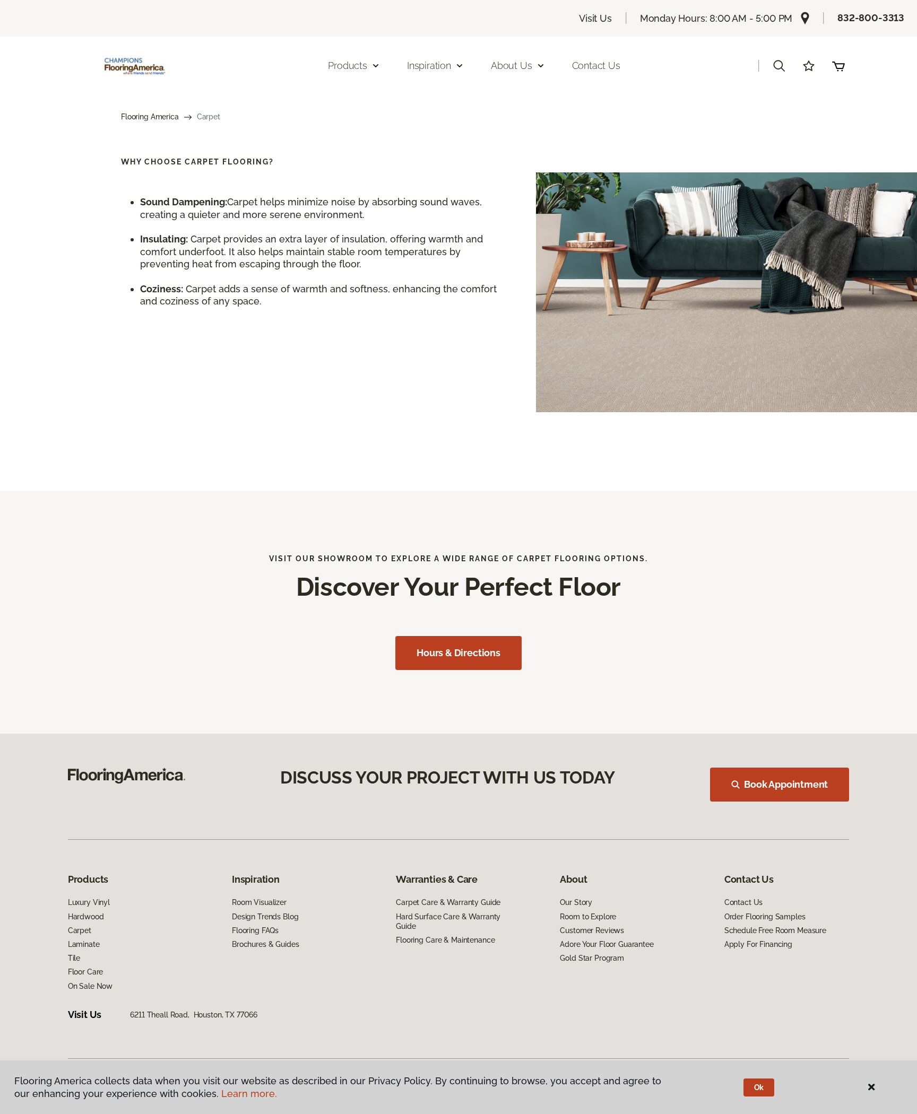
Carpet (79, 930)
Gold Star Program (592, 958)
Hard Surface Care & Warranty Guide (448, 921)
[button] (779, 65)
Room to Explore (588, 916)
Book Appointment (786, 784)
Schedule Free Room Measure (775, 930)
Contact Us (596, 65)
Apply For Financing (758, 944)
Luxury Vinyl (89, 902)
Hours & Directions (458, 652)
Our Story (576, 902)
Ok (759, 1087)
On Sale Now (90, 986)
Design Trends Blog (265, 916)
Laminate (84, 944)
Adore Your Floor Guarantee (606, 944)
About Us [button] (511, 65)
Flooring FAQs (255, 930)
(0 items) (838, 65)
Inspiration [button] (429, 65)
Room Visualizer (259, 902)
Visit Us (595, 18)
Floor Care (85, 972)
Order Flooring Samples (765, 916)
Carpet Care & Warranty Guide (448, 902)
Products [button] (347, 65)
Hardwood (86, 916)
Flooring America (150, 116)
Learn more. (249, 1093)
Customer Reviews (592, 930)
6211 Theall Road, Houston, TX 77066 (193, 1015)
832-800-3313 (870, 17)
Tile (74, 958)
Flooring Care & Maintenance (445, 940)
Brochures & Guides (265, 944)
